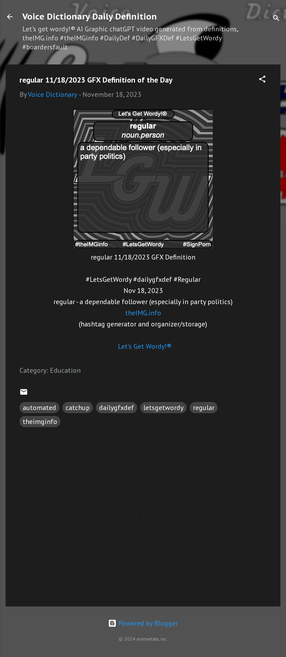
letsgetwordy (163, 407)
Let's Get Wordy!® (145, 346)
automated (39, 407)
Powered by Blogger (147, 623)
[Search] (276, 19)
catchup (78, 407)
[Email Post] (24, 393)
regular (203, 407)
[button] (262, 80)
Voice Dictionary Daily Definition (89, 16)
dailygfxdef (116, 407)
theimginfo (40, 421)
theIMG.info (143, 312)
